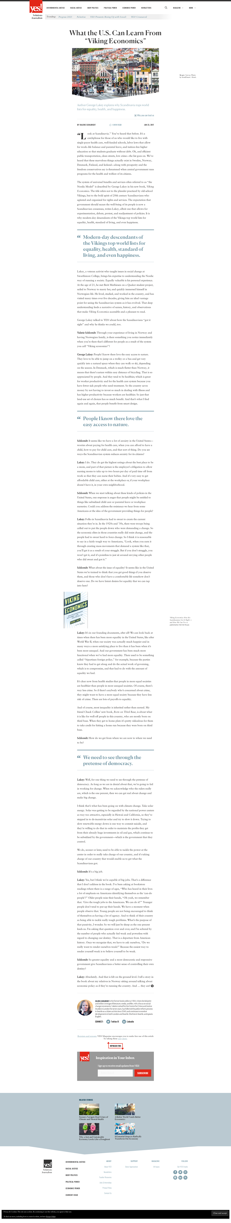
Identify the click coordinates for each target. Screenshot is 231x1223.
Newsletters (146, 7)
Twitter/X (115, 1021)
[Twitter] (180, 1172)
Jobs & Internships (105, 1182)
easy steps (122, 1039)
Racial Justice (76, 7)
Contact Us (107, 1193)
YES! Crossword (139, 16)
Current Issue (72, 1195)
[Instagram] (185, 1172)
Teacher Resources (105, 1177)
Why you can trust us (145, 115)
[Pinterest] (175, 1178)
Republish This (115, 1045)
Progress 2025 (65, 16)
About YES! (107, 1166)
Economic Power (129, 7)
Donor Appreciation (131, 1166)
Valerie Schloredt (88, 124)
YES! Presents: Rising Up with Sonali (108, 16)
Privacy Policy (107, 1187)
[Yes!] (36, 6)
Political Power (110, 7)
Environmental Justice (56, 7)
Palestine (81, 16)
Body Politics (92, 7)
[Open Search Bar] (166, 7)
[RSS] (185, 1178)
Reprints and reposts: (87, 1036)
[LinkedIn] (180, 1178)
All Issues (156, 1166)
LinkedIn (130, 1021)
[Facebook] (175, 1172)
